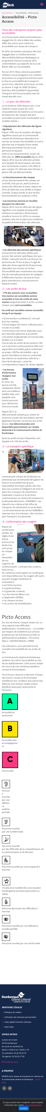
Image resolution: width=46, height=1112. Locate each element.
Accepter (23, 1108)
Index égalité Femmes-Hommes (17, 1022)
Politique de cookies (12, 1012)
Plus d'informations (33, 1105)
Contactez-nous (11, 1062)
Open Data (9, 1027)
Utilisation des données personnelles (20, 1017)
